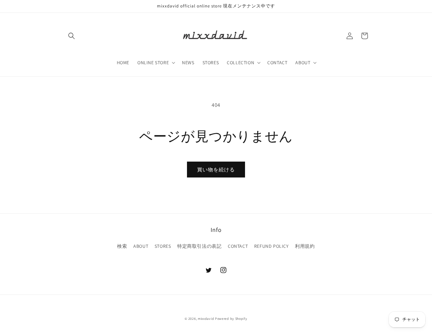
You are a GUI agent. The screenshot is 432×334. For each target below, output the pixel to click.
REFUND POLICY (271, 246)
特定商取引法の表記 (199, 246)
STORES (163, 246)
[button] (71, 35)
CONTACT (238, 246)
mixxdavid (206, 318)
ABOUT (140, 246)
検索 (122, 246)
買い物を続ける (216, 169)
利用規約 (305, 246)
